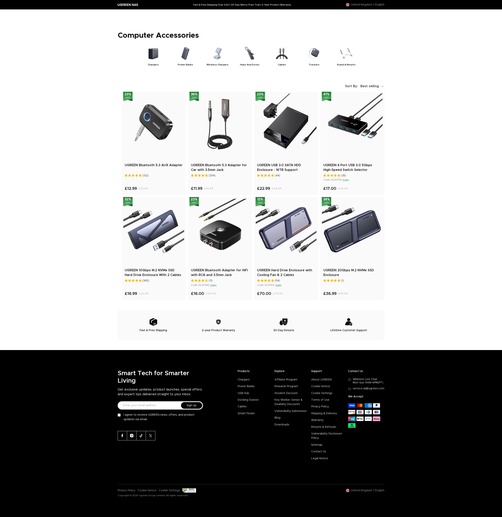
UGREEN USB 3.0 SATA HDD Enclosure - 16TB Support (279, 167)
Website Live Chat (365, 379)
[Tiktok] (141, 435)
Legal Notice (319, 458)
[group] (153, 56)
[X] (150, 435)
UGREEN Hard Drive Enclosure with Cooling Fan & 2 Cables (284, 273)
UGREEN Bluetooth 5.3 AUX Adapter (154, 165)
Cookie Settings (321, 393)
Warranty (317, 420)
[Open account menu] (373, 15)
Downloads (282, 424)
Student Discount (286, 393)
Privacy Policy (320, 406)
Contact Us (318, 451)
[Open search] (365, 15)
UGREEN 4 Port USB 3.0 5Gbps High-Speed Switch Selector (347, 167)
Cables (242, 406)
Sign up (191, 405)
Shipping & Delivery (324, 413)
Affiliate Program (286, 379)
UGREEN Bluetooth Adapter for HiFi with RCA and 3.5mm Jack (219, 273)
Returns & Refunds (323, 427)
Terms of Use (320, 400)
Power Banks (246, 386)
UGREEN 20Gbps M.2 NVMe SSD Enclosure (348, 273)
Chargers (244, 379)
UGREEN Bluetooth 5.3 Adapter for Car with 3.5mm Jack (219, 167)
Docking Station (248, 400)
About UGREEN (321, 379)
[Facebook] (122, 435)
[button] (364, 86)
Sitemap (316, 445)
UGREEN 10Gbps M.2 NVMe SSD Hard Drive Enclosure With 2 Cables (153, 273)
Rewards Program (286, 386)
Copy (346, 180)
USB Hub (243, 393)
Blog (277, 417)
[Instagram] (131, 435)
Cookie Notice (320, 386)
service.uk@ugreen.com (368, 388)
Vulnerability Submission (291, 411)
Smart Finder (246, 413)
